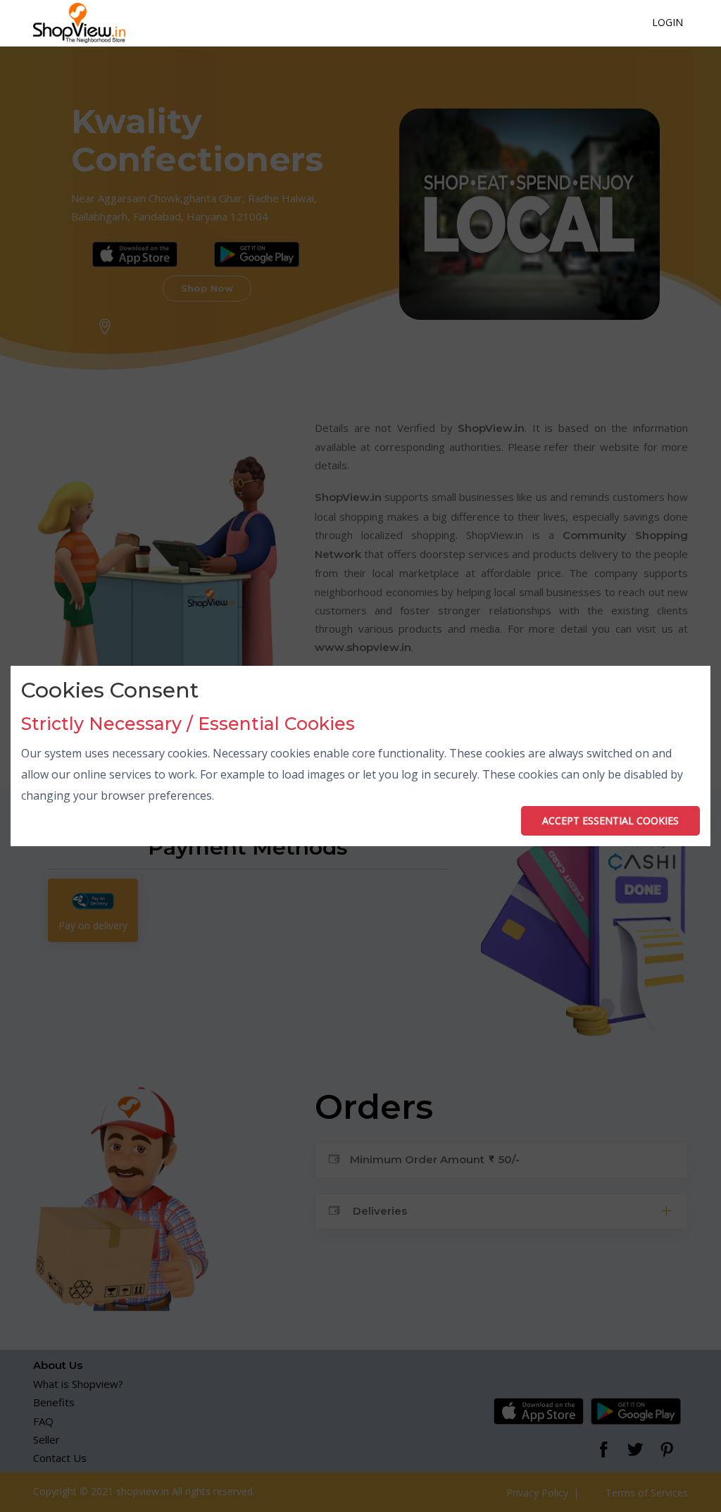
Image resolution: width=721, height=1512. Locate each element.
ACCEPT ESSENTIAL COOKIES (610, 820)
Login (667, 22)
